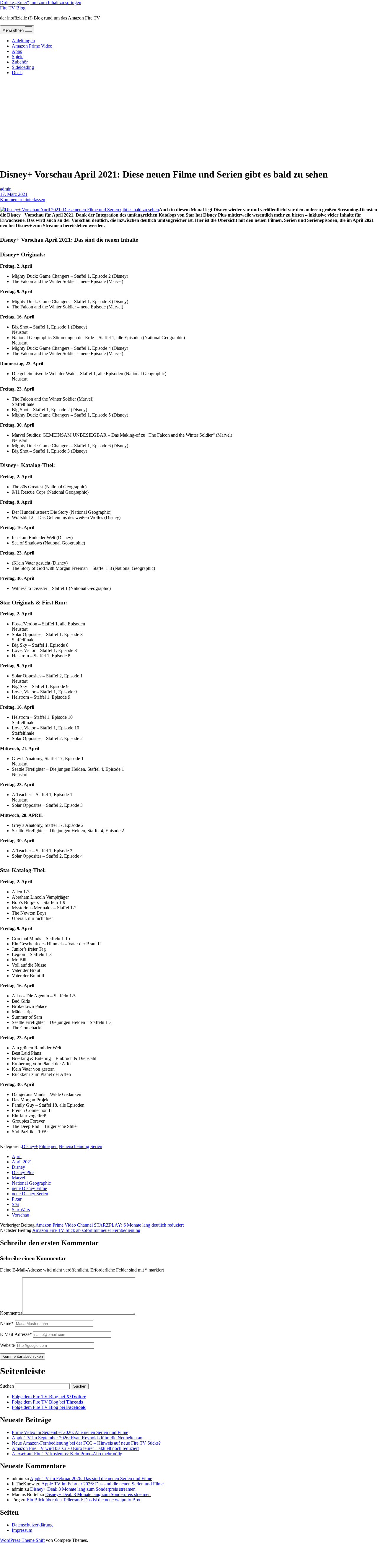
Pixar (17, 1198)
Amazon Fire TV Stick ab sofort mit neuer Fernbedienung (86, 1230)
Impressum (22, 1530)
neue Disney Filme (29, 1188)
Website (7, 1345)
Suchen (7, 1385)
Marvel (18, 1177)
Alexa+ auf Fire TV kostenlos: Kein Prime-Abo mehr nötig (67, 1453)
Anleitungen (23, 40)
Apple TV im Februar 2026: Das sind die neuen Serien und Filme (91, 1478)
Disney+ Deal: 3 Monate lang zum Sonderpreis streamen (83, 1489)
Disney (18, 1167)
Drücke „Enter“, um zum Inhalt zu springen (40, 2)
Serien (96, 1146)
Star (15, 1204)
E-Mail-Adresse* (16, 1334)
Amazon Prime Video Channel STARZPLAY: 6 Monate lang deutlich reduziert (109, 1224)
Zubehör (20, 61)
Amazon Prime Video (32, 45)
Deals (17, 72)
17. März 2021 (13, 194)
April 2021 (22, 1161)
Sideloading (23, 67)
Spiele (17, 56)
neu (54, 1146)
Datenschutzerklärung (32, 1524)
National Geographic (31, 1183)
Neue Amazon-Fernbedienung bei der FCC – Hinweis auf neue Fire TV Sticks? (86, 1443)
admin (6, 188)
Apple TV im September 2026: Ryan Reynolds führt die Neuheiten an (77, 1437)
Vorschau (20, 1214)
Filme (44, 1146)
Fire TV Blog (12, 7)
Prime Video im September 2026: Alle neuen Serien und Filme (70, 1432)
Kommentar (11, 1313)
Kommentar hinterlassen (22, 199)
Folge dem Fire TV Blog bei (49, 1396)
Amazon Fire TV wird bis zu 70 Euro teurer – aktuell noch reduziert (75, 1448)
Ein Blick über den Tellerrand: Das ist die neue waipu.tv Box (83, 1499)
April (17, 1156)
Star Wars (21, 1209)
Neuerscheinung (74, 1146)
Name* (7, 1323)
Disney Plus (23, 1172)
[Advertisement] (189, 121)
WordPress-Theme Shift (22, 1540)
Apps (17, 51)
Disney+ (30, 1146)
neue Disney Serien (30, 1193)
